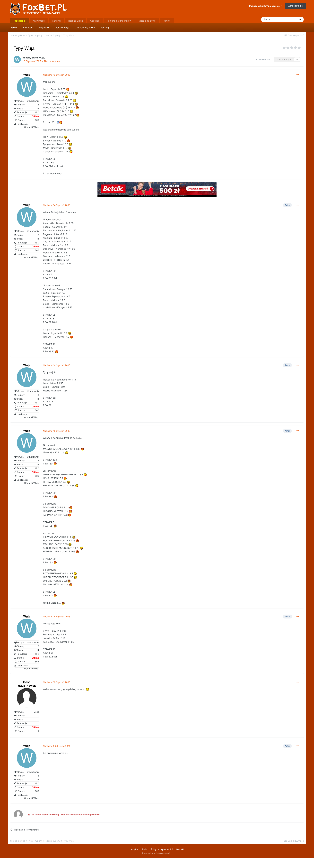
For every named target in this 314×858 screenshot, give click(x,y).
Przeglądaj (20, 20)
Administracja (62, 27)
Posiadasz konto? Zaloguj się (265, 6)
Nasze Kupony (52, 61)
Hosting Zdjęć (75, 20)
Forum (14, 27)
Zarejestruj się (295, 5)
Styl (143, 849)
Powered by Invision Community (157, 853)
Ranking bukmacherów (119, 20)
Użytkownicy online (85, 27)
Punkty (166, 20)
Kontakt (180, 849)
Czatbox (94, 20)
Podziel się (264, 59)
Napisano (56, 75)
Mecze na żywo (147, 20)
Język (133, 849)
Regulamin (44, 27)
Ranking (105, 27)
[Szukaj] (300, 19)
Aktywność (39, 20)
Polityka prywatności (162, 849)
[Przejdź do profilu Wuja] (17, 59)
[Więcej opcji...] (298, 75)
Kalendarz (28, 27)
